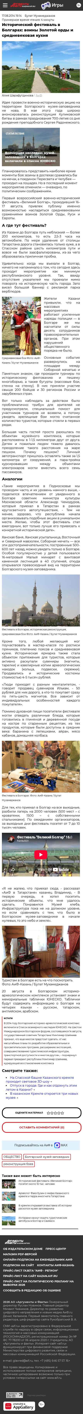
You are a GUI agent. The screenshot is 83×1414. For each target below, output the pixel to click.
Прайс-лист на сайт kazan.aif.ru (30, 1276)
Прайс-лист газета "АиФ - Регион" (30, 1270)
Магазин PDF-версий (20, 1254)
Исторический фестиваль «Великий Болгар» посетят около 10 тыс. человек (45, 1182)
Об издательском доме (22, 1249)
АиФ (39, 95)
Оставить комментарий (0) (41, 1127)
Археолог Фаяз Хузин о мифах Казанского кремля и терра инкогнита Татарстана (44, 1195)
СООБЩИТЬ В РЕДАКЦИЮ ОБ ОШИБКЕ (32, 1290)
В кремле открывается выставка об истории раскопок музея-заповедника (45, 1207)
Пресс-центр (56, 1249)
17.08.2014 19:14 (12, 16)
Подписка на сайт (18, 1265)
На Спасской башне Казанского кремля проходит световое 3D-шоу (40, 1080)
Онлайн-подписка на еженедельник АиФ (37, 1259)
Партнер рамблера (36, 1395)
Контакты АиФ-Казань (55, 1265)
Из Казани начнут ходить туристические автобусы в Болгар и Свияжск (43, 1219)
